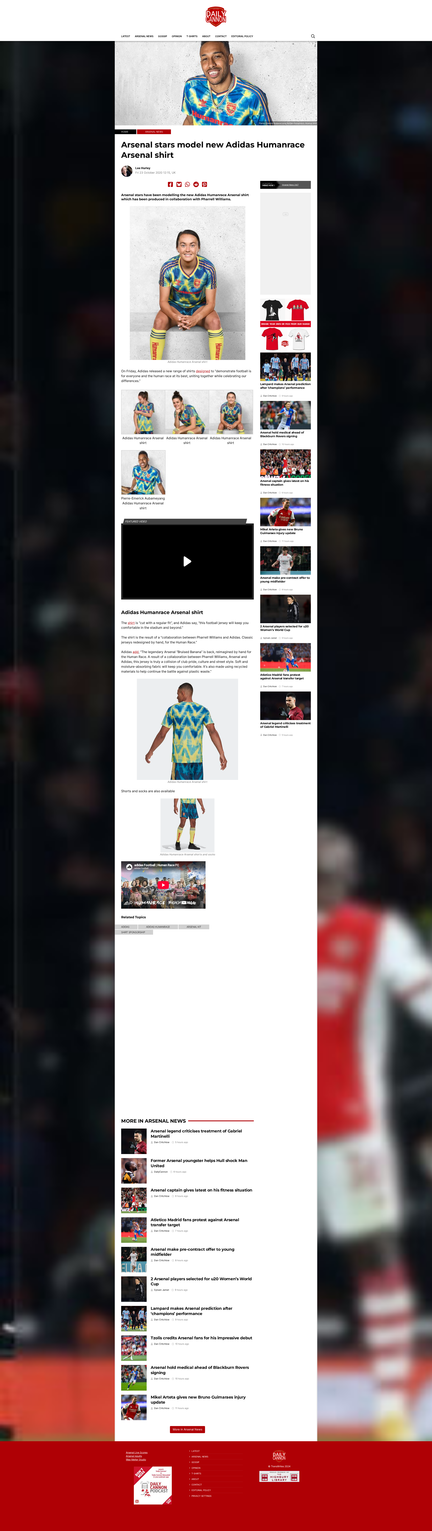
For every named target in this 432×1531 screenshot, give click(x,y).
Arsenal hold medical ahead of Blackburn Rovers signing (282, 434)
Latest (125, 36)
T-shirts (191, 36)
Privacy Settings (201, 1496)
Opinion (177, 36)
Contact (221, 36)
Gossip (162, 36)
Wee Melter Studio (136, 1459)
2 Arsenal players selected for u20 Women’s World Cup (284, 628)
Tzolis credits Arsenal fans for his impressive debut (201, 1337)
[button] (313, 36)
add (136, 652)
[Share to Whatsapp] (187, 184)
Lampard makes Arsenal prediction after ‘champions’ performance (191, 1311)
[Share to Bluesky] (179, 184)
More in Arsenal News (153, 1121)
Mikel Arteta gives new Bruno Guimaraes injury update (281, 531)
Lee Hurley (142, 168)
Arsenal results (134, 1456)
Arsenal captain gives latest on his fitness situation (201, 1190)
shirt (131, 623)
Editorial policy (242, 36)
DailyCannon (161, 1172)
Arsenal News (144, 36)
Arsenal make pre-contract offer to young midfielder (285, 579)
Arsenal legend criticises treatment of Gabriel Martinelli (285, 724)
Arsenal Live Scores (136, 1452)
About (206, 36)
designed (203, 371)
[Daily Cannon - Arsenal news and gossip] (216, 17)
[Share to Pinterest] (204, 184)
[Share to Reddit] (196, 184)
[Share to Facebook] (170, 184)
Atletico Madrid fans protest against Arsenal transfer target (282, 676)
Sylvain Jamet (161, 1290)
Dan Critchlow (161, 1142)
